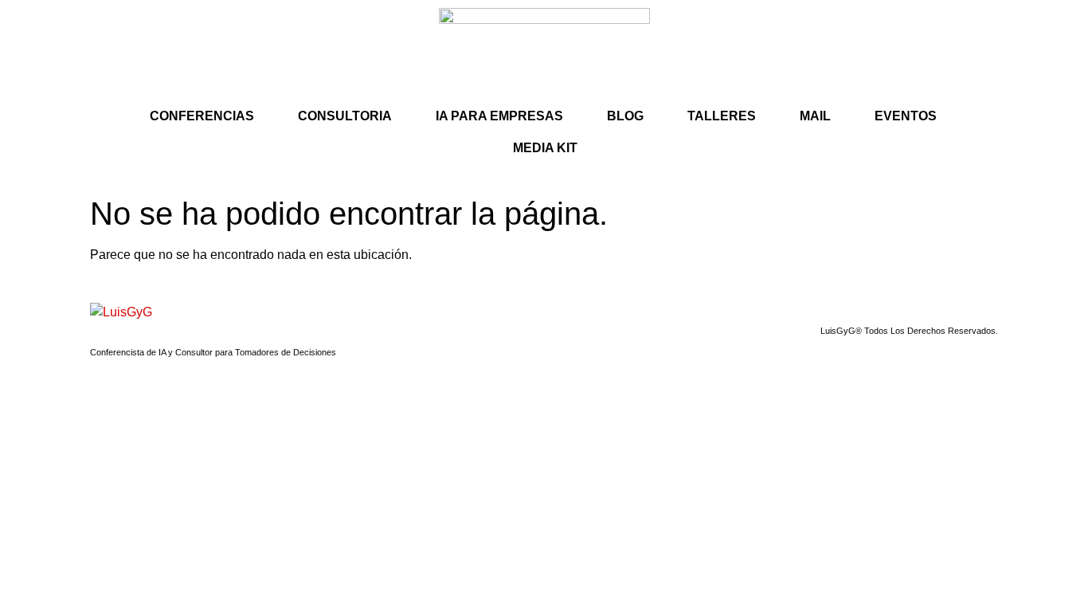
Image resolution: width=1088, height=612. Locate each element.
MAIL (815, 116)
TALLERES (721, 116)
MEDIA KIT (545, 148)
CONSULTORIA (345, 116)
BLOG (625, 116)
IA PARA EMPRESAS (499, 116)
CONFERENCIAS (202, 116)
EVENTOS (906, 116)
